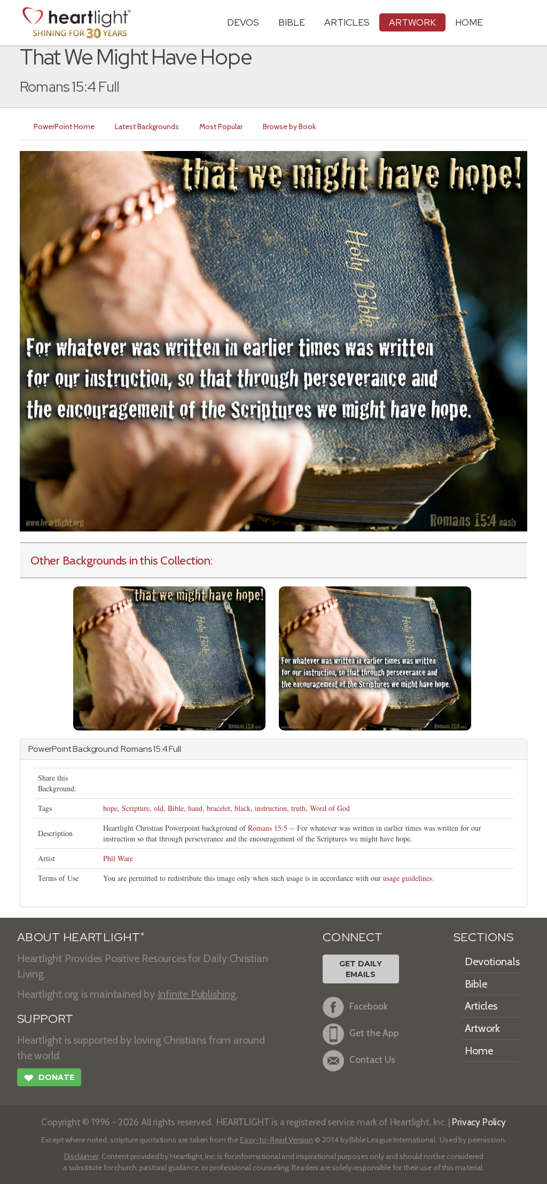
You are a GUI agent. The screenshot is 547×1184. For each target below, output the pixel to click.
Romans (136, 748)
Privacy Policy (479, 1121)
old (158, 808)
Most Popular (221, 126)
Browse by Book (289, 126)
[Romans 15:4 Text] (375, 658)
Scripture (136, 808)
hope (110, 808)
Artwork (412, 22)
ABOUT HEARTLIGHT (80, 937)
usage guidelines (407, 878)
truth (298, 808)
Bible (291, 22)
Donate (49, 1078)
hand (195, 808)
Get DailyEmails (360, 969)
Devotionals (492, 961)
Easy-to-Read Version (276, 1140)
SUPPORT (45, 1019)
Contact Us (372, 1060)
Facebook (368, 1006)
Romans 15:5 (267, 828)
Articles (347, 22)
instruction (271, 808)
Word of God (330, 808)
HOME (469, 22)
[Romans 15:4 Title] (169, 658)
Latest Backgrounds (147, 126)
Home (479, 1050)
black (243, 808)
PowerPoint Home (64, 126)
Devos (243, 22)
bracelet (218, 808)
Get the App (374, 1033)
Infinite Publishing (197, 994)
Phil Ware (118, 858)
